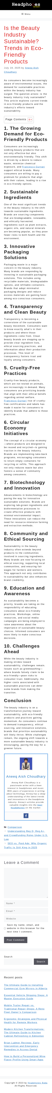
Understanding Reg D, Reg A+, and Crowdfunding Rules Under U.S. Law (26, 835)
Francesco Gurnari (33, 167)
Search (8, 956)
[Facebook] (26, 815)
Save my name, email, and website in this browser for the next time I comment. (25, 928)
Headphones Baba (37, 1083)
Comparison (15, 827)
